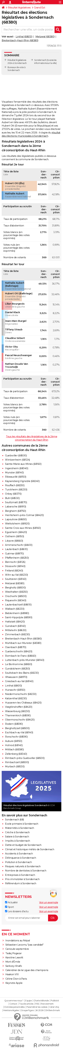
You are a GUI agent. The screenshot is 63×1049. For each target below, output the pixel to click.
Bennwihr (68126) (15, 561)
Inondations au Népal (17, 940)
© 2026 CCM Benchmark (48, 1010)
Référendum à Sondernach (20, 883)
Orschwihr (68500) (16, 596)
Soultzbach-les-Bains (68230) (22, 672)
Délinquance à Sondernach (20, 857)
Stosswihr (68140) (15, 566)
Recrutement (47, 1004)
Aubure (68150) (13, 741)
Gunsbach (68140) (15, 626)
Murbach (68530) (15, 766)
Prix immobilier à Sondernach (22, 879)
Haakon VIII (12, 974)
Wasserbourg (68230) (17, 711)
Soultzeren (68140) (15, 579)
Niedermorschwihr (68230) (20, 694)
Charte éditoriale (41, 1000)
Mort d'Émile (12, 961)
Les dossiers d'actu (17, 911)
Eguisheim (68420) (16, 532)
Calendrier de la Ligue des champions (26, 970)
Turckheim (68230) (16, 489)
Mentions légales (11, 1010)
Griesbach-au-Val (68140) (19, 681)
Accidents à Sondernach (19, 853)
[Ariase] (17, 1045)
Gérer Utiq (54, 1007)
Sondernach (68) (14, 819)
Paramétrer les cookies (37, 1007)
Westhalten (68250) (16, 591)
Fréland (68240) (14, 570)
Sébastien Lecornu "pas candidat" (24, 944)
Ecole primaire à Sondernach (21, 823)
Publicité (55, 1000)
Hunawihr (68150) (15, 689)
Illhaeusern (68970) (16, 677)
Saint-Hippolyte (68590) (18, 617)
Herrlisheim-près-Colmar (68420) (24, 515)
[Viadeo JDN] (46, 1038)
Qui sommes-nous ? (13, 1000)
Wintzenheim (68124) (17, 459)
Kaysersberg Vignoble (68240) (22, 481)
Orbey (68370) (13, 493)
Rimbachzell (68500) (17, 762)
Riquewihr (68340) (15, 600)
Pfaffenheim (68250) (17, 557)
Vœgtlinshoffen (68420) (18, 706)
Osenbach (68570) (15, 647)
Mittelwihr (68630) (15, 630)
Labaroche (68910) (15, 506)
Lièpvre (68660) (14, 540)
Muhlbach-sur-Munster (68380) (23, 643)
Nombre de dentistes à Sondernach (25, 870)
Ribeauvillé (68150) (15, 476)
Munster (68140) (14, 472)
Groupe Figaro (27, 1010)
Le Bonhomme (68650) (18, 664)
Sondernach (40, 60)
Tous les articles (26, 1004)
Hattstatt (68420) (15, 621)
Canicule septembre (17, 948)
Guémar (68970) (14, 553)
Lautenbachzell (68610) (18, 604)
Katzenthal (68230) (16, 698)
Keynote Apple (14, 982)
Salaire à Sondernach (17, 836)
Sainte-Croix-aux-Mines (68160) (23, 527)
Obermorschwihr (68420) (19, 719)
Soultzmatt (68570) (16, 502)
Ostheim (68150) (14, 536)
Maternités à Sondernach (19, 827)
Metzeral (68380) (45, 36)
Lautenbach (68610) (16, 549)
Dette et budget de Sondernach (23, 845)
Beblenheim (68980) (17, 613)
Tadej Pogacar (13, 953)
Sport (10, 907)
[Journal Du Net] (17, 1032)
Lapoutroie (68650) (16, 519)
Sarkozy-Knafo (13, 965)
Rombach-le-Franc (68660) (20, 655)
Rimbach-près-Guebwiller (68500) (25, 758)
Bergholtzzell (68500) (17, 728)
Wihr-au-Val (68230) (16, 574)
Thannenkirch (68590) (18, 715)
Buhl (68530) (12, 498)
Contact (13, 1004)
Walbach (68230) (14, 608)
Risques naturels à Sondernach (23, 866)
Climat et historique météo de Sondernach (29, 849)
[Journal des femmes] (17, 1025)
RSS (37, 1004)
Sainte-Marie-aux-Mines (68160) (23, 463)
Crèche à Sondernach (17, 832)
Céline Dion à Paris (16, 978)
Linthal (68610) (24, 36)
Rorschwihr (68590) (16, 736)
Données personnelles (14, 1007)
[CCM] (46, 1025)
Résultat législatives (19, 7)
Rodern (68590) (14, 723)
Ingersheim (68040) (16, 468)
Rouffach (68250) (14, 485)
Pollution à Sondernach (18, 862)
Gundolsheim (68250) (17, 668)
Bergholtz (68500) (15, 587)
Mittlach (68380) (14, 749)
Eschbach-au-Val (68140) (19, 732)
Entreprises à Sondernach (20, 874)
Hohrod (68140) (14, 745)
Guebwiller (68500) (16, 455)
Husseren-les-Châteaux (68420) (23, 702)
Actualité (12, 902)
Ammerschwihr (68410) (18, 544)
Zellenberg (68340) (16, 753)
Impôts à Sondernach (17, 840)
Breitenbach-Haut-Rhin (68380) (20, 40)
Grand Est (39, 7)
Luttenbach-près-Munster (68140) (24, 660)
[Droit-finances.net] (46, 1032)
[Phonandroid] (46, 1045)
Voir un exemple (48, 902)
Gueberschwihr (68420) (18, 651)
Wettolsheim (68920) (17, 523)
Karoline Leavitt (14, 957)
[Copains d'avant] (17, 1038)
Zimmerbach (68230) (17, 634)
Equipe (28, 1000)
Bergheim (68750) (15, 510)
